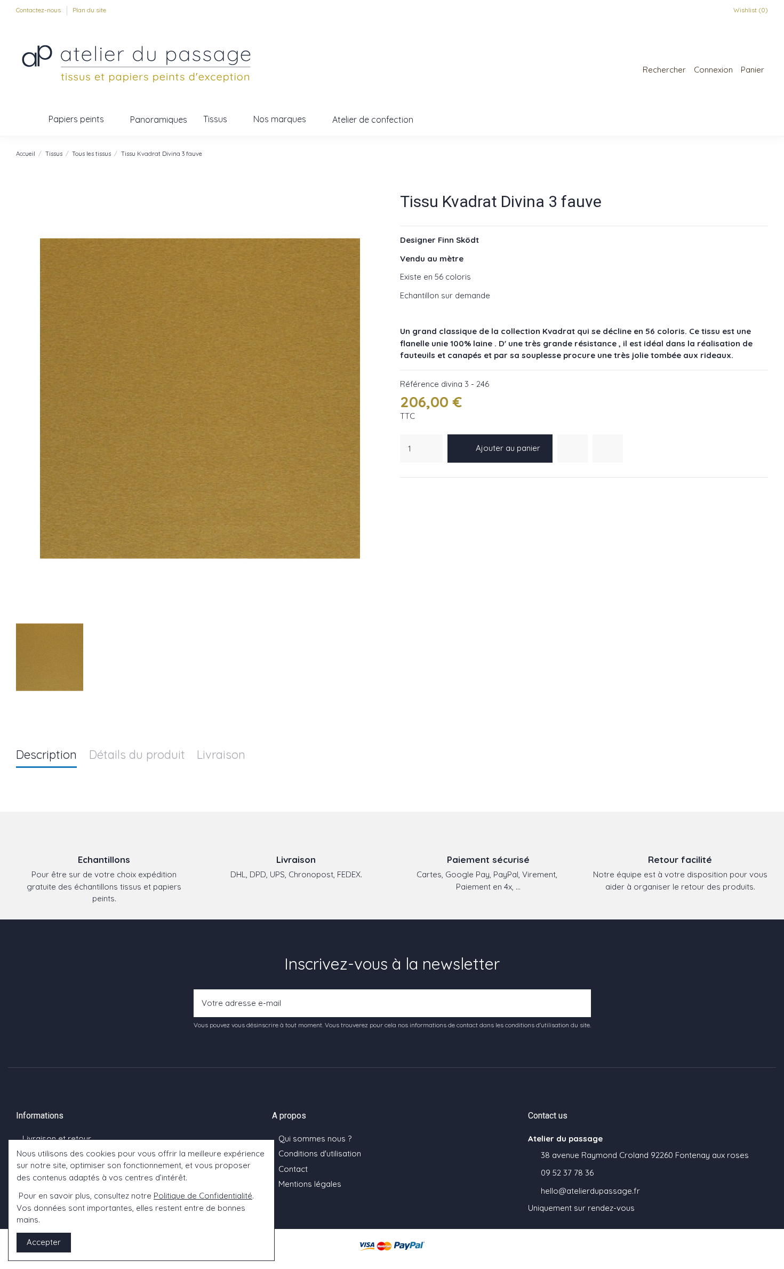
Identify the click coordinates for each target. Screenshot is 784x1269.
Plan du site (89, 10)
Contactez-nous (39, 10)
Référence (419, 384)
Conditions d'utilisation (319, 1153)
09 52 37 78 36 (567, 1173)
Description (46, 755)
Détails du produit (137, 755)
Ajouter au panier (508, 448)
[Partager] (406, 491)
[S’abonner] (580, 1003)
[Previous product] (752, 153)
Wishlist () (750, 10)
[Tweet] (419, 491)
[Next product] (763, 153)
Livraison (221, 755)
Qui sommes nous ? (314, 1138)
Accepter (44, 1242)
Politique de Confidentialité (203, 1196)
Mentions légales (309, 1184)
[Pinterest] (432, 491)
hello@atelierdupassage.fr (590, 1191)
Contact (293, 1169)
